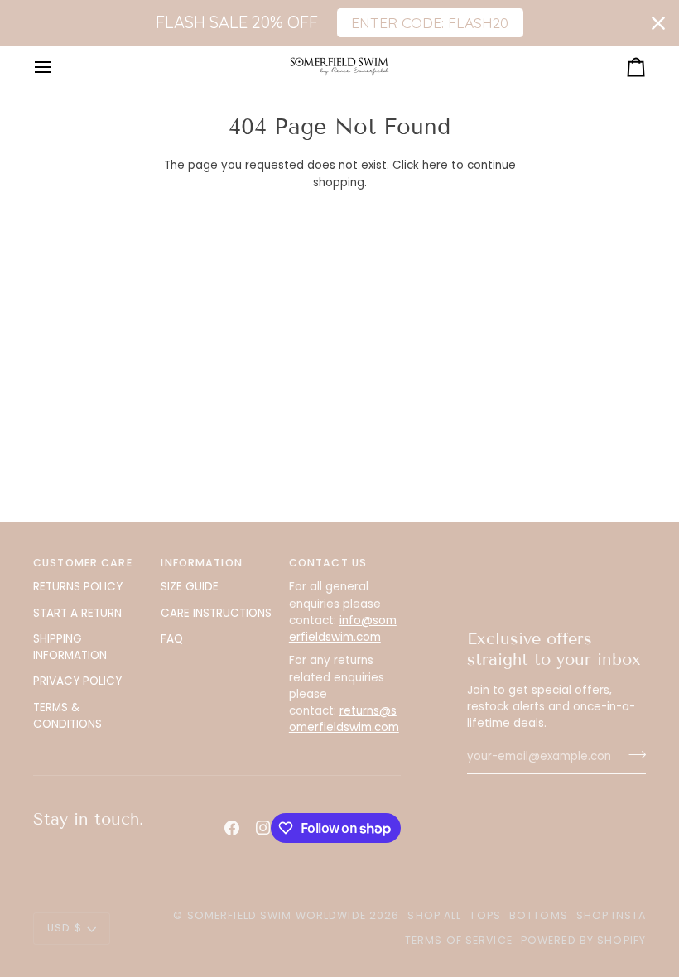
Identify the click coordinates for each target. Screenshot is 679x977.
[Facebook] (231, 828)
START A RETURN (77, 613)
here (435, 165)
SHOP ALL (434, 915)
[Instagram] (263, 828)
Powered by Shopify (583, 940)
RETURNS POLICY (78, 586)
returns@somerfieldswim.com (344, 719)
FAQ (172, 639)
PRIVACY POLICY (77, 681)
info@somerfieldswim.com (343, 629)
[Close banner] (658, 23)
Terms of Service (459, 940)
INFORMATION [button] (201, 563)
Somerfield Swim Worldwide (276, 915)
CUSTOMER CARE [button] (82, 563)
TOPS (485, 915)
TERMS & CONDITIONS (67, 716)
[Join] (632, 755)
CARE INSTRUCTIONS (216, 613)
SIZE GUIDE (190, 586)
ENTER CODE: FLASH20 (429, 22)
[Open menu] (58, 67)
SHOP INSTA (611, 915)
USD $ (64, 928)
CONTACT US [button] (328, 563)
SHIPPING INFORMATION (70, 647)
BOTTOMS (538, 915)
